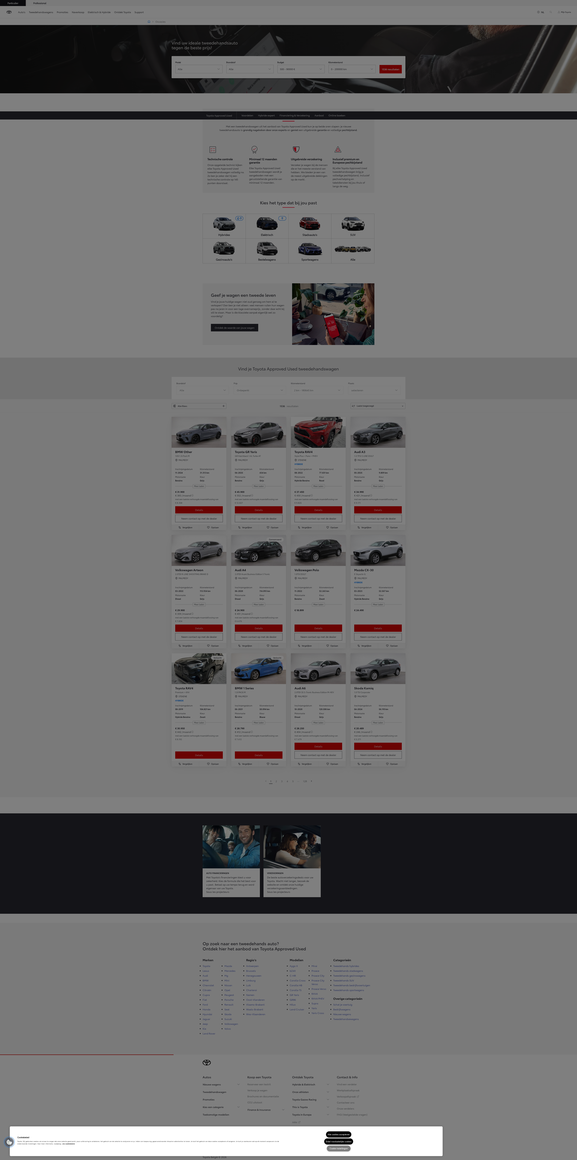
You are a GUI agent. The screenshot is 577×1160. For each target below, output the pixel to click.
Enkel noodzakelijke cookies (339, 1141)
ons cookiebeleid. (68, 1144)
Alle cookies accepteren (339, 1134)
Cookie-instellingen (339, 1148)
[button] (9, 1142)
